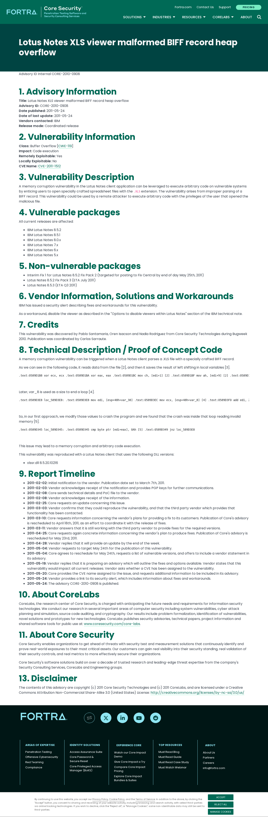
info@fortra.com (214, 768)
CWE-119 (65, 146)
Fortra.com (183, 7)
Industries (164, 17)
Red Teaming (34, 762)
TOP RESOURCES (170, 745)
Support (225, 7)
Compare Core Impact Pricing (129, 769)
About (246, 17)
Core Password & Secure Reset (82, 759)
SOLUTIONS (134, 17)
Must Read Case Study (173, 762)
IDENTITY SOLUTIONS (85, 745)
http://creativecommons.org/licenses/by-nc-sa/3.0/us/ (197, 692)
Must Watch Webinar (172, 767)
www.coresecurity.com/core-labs (112, 623)
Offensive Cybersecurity (41, 757)
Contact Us (205, 7)
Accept (220, 797)
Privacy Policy (100, 799)
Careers (208, 763)
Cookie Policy (117, 799)
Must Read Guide (170, 757)
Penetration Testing (38, 752)
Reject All (220, 804)
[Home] (46, 11)
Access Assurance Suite (86, 752)
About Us (209, 753)
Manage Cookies (220, 811)
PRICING (249, 7)
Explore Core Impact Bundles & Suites (128, 778)
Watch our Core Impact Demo (130, 755)
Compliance (33, 767)
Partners (208, 758)
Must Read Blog (168, 752)
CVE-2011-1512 (49, 166)
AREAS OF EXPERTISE (40, 745)
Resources (194, 17)
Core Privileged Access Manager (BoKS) (86, 768)
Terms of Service (145, 799)
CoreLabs (223, 17)
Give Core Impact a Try (129, 762)
